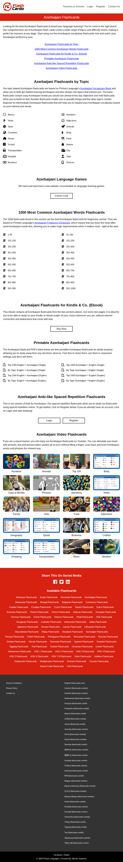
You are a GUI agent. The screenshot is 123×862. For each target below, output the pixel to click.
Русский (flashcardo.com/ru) (75, 812)
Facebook (58, 855)
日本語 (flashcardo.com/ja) (75, 719)
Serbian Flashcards (16, 641)
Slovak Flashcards (38, 641)
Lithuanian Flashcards (95, 627)
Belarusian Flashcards (26, 602)
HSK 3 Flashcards (85, 651)
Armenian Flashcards (71, 597)
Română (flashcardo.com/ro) (76, 807)
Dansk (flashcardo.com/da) (75, 739)
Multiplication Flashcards (52, 661)
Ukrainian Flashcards (82, 646)
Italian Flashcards (98, 622)
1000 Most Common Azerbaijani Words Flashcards (61, 49)
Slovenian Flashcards (60, 641)
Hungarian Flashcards (27, 622)
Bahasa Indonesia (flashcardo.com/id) (79, 786)
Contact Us (114, 6)
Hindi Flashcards (84, 617)
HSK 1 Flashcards (43, 651)
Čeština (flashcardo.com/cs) (75, 766)
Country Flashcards (99, 661)
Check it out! (61, 196)
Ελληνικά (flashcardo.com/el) (76, 771)
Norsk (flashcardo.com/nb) (75, 734)
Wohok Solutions (79, 859)
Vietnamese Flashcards (19, 651)
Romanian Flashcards (84, 636)
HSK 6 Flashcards (39, 656)
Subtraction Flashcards (25, 661)
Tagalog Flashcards (18, 646)
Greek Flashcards (42, 617)
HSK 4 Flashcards (106, 651)
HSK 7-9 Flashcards (61, 656)
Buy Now (61, 329)
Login (90, 6)
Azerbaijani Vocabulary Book (95, 88)
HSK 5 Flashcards (18, 656)
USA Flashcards (75, 666)
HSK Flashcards (104, 617)
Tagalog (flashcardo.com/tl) (75, 827)
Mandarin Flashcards (72, 631)
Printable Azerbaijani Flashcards (61, 58)
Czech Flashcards (63, 607)
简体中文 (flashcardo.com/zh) (76, 750)
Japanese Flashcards (27, 627)
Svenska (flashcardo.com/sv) (76, 729)
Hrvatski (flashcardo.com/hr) (75, 761)
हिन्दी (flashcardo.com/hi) (74, 776)
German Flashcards (21, 617)
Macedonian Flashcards (27, 631)
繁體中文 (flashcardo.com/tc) (76, 755)
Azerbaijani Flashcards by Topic (62, 44)
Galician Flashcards (83, 612)
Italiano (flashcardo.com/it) (75, 714)
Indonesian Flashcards (75, 622)
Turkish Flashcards (59, 646)
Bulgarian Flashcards (72, 602)
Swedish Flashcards (107, 641)
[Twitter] (61, 582)
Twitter (66, 855)
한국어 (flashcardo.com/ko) (75, 791)
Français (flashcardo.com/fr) (75, 703)
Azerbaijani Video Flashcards (61, 68)
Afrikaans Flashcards (26, 597)
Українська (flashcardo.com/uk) (77, 838)
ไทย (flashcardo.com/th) (74, 833)
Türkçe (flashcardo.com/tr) (75, 822)
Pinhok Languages (51, 859)
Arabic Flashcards (49, 597)
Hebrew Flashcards (64, 617)
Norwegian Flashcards (97, 631)
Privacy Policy (11, 688)
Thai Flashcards (39, 646)
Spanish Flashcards (84, 641)
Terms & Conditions (14, 683)
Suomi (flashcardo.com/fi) (74, 724)
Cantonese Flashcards (97, 602)
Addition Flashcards (104, 656)
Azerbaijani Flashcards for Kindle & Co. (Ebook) (61, 54)
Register (100, 6)
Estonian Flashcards (17, 612)
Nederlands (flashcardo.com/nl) (77, 698)
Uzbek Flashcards (105, 646)
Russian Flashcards (108, 636)
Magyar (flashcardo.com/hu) (75, 781)
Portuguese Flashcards (59, 636)
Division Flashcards (76, 661)
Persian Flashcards (14, 636)
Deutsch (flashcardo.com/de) (76, 688)
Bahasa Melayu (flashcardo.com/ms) (79, 797)
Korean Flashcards (50, 627)
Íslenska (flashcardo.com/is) (75, 744)
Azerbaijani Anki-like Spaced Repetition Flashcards (61, 63)
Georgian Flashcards (106, 612)
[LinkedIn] (68, 582)
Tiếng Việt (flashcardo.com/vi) (76, 843)
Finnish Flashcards (39, 612)
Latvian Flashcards (72, 627)
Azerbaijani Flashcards (96, 597)
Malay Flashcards (50, 631)
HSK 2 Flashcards (64, 651)
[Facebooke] (55, 582)
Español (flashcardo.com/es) (76, 693)
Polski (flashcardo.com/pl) (75, 802)
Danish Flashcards (84, 607)
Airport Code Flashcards (52, 666)
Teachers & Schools (73, 6)
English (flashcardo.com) (74, 683)
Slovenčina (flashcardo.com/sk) (77, 817)
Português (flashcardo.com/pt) (76, 708)
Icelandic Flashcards (51, 622)
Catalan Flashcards (18, 607)
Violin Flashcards (82, 656)
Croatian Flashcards (41, 607)
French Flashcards (61, 612)
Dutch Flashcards (105, 607)
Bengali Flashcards (49, 602)
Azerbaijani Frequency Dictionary (52, 223)
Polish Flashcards (36, 636)
